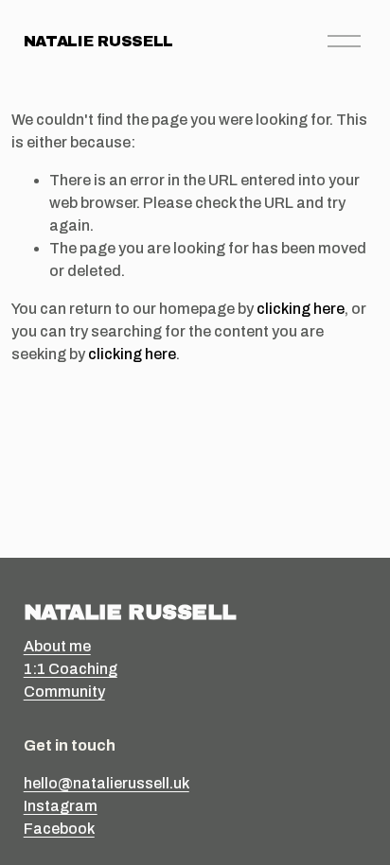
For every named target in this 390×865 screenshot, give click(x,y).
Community (64, 691)
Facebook (59, 829)
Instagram (61, 806)
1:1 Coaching (70, 669)
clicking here (301, 309)
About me (57, 646)
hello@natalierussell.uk (106, 783)
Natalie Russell (98, 41)
